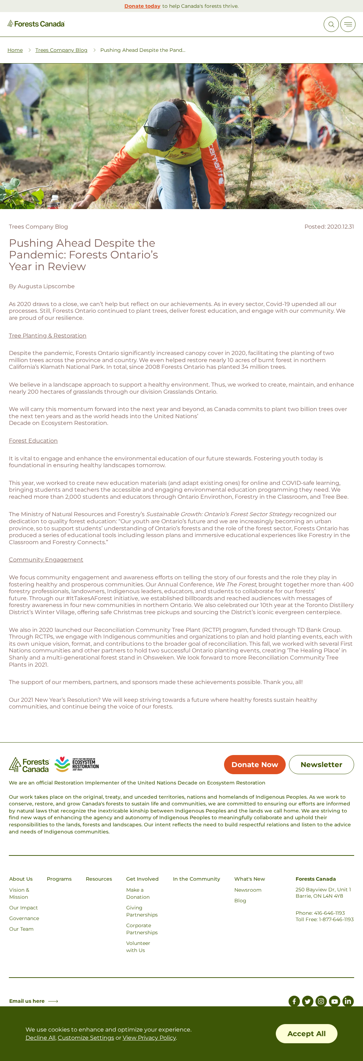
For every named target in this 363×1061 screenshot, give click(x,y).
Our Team (21, 929)
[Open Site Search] (331, 24)
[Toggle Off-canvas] (348, 24)
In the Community (196, 879)
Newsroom (248, 890)
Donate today (142, 6)
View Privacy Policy (149, 1037)
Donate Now (254, 764)
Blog (240, 900)
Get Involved (142, 879)
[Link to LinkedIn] (348, 1002)
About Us (21, 879)
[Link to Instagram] (321, 1002)
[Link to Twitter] (308, 1002)
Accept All (306, 1033)
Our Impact (23, 907)
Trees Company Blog (61, 50)
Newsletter (321, 764)
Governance (24, 918)
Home (15, 50)
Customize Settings (86, 1037)
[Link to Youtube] (334, 1002)
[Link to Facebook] (294, 1002)
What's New (249, 879)
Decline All (40, 1037)
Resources (99, 879)
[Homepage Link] (36, 25)
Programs (59, 879)
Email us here (27, 1001)
